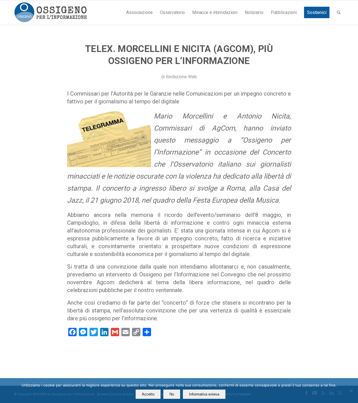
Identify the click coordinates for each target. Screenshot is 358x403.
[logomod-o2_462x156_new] (50, 12)
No (171, 394)
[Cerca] (338, 12)
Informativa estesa (204, 394)
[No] (351, 390)
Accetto (148, 394)
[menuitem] (139, 12)
